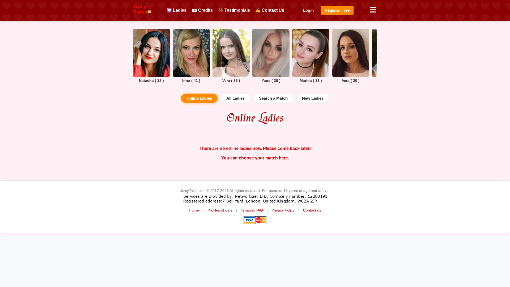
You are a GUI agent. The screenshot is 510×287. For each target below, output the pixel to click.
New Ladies (313, 98)
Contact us (312, 210)
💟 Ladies (176, 10)
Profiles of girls (219, 210)
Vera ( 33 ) (231, 80)
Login (308, 10)
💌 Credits (202, 10)
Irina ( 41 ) (191, 80)
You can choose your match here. (255, 158)
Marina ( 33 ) (311, 80)
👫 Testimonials (234, 10)
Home (194, 210)
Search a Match (273, 98)
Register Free (337, 10)
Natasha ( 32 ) (151, 80)
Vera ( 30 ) (351, 80)
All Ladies (235, 98)
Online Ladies (199, 98)
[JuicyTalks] (142, 16)
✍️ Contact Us (269, 10)
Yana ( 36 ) (271, 80)
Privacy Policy (283, 210)
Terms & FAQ (252, 210)
